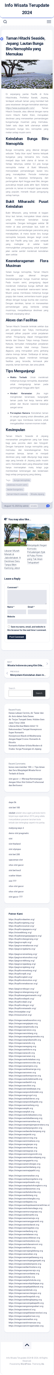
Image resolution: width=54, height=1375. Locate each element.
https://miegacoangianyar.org (23, 1144)
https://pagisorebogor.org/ (21, 989)
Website (11, 616)
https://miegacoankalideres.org (24, 1098)
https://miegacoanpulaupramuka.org (26, 1036)
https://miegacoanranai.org (22, 1056)
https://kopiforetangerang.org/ (23, 939)
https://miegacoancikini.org (22, 1085)
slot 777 (12, 881)
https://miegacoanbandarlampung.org (27, 1131)
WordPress (26, 1364)
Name (10, 607)
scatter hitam (15, 875)
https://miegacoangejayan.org (23, 1023)
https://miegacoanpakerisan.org (24, 1316)
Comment (12, 587)
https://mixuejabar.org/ (20, 1012)
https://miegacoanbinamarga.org (24, 1069)
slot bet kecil (15, 870)
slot (10, 838)
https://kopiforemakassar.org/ (23, 983)
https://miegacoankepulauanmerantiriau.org (30, 1205)
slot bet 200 (14, 854)
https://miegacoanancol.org (22, 1309)
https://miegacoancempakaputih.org (26, 1303)
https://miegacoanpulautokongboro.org (28, 1185)
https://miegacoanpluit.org (21, 1112)
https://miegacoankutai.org (22, 1277)
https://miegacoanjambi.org (22, 1134)
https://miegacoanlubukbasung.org (25, 1118)
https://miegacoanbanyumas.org (24, 1189)
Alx (42, 1364)
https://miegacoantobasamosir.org (25, 1244)
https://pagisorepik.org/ (20, 942)
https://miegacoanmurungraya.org (25, 1211)
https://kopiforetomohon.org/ (23, 980)
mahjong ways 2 (16, 828)
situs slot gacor (16, 865)
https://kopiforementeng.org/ (23, 970)
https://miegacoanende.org (22, 1043)
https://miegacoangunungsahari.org (26, 1306)
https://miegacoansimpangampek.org (27, 1260)
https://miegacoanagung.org (22, 1046)
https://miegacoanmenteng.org (24, 1105)
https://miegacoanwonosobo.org (24, 1062)
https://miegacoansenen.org (22, 1072)
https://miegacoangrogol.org (23, 1095)
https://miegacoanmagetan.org (24, 1228)
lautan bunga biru (15, 489)
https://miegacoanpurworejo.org (24, 1270)
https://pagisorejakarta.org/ (22, 949)
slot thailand (15, 844)
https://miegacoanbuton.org (22, 1247)
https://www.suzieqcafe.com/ (20, 108)
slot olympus (15, 849)
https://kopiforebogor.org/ (21, 1005)
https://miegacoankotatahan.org (24, 1059)
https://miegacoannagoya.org (23, 1151)
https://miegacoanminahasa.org (24, 1141)
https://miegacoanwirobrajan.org (24, 1164)
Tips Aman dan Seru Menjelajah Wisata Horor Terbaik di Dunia (27, 770)
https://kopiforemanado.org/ (22, 1008)
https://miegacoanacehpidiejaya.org (26, 1283)
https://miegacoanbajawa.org (23, 1202)
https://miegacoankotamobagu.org (25, 1208)
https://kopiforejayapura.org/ (22, 929)
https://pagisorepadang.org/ (22, 964)
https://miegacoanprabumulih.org (25, 1040)
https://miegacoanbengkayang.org (25, 1300)
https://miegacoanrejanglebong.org (26, 1251)
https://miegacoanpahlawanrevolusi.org (28, 1313)
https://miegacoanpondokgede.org (25, 1102)
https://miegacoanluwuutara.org (24, 1241)
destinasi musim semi (17, 485)
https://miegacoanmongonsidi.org (25, 1154)
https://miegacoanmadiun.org (23, 1319)
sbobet (12, 813)
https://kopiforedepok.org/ (21, 998)
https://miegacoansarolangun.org (25, 1293)
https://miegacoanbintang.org (23, 1195)
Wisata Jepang (37, 494)
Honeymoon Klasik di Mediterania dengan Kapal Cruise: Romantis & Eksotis (25, 739)
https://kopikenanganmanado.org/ (25, 995)
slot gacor (14, 779)
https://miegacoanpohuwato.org (24, 1182)
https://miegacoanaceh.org (22, 1053)
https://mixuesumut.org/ (20, 1015)
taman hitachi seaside (17, 494)
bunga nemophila (22, 480)
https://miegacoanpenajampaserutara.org (29, 1125)
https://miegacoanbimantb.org (23, 1215)
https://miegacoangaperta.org (23, 1160)
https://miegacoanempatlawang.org (26, 1257)
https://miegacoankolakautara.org (25, 1115)
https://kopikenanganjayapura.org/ (25, 936)
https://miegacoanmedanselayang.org (27, 1157)
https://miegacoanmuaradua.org (24, 1121)
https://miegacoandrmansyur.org (24, 1322)
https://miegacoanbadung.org (23, 1231)
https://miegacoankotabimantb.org (25, 1079)
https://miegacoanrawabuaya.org (24, 1089)
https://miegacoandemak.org (23, 1290)
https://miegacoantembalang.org (24, 1167)
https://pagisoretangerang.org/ (24, 992)
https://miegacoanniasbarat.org (24, 1225)
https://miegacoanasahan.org (23, 1254)
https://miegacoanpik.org (21, 1108)
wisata (34, 506)
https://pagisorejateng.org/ (22, 967)
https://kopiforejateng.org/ (21, 923)
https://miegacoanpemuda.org (23, 1027)
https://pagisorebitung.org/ (22, 960)
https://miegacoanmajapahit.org (24, 1170)
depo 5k (12, 802)
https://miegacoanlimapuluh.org (24, 1296)
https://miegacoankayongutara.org (25, 1179)
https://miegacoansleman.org (23, 1147)
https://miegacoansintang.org (23, 1033)
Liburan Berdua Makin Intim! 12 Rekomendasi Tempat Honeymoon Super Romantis (25, 729)
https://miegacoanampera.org (23, 1066)
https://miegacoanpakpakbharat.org (26, 1286)
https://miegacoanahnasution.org (25, 1020)
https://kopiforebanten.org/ (22, 919)
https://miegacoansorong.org (23, 1138)
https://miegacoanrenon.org (22, 1030)
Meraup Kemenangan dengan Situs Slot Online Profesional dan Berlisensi (26, 782)
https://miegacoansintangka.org (24, 1198)
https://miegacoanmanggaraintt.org (26, 1221)
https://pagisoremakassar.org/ (23, 945)
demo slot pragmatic (19, 833)
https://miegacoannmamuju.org (24, 1218)
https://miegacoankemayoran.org (25, 1076)
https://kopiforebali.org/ (20, 1002)
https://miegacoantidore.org (22, 1049)
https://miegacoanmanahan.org (24, 1175)
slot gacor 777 (15, 897)
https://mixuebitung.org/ (20, 932)
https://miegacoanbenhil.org (22, 1082)
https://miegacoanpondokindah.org (26, 1092)
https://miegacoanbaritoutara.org (25, 1267)
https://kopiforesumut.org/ (21, 926)
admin (26, 506)
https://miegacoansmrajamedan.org (26, 1326)
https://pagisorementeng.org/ (23, 954)
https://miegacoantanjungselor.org (25, 1128)
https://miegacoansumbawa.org (24, 1273)
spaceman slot (16, 860)
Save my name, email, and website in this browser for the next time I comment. (27, 628)
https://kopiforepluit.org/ (20, 977)
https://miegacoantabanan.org (23, 1234)
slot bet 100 (14, 807)
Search (12, 688)
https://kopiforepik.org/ (20, 974)
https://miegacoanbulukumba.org (25, 1192)
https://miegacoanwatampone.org (25, 1264)
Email (31, 607)
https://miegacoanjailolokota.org (24, 1280)
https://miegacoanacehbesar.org (24, 1238)
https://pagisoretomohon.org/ (23, 957)
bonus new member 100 (20, 767)
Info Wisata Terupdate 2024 (27, 8)
